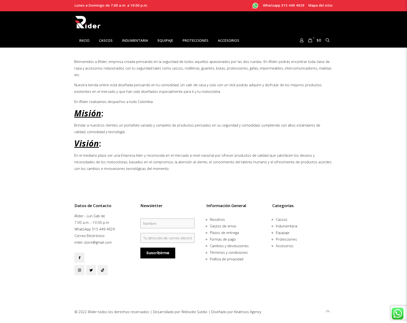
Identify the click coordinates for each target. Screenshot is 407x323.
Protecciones (286, 239)
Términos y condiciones (229, 252)
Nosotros (217, 219)
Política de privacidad (226, 259)
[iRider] (87, 22)
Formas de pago (223, 239)
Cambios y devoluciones (229, 245)
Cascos (281, 219)
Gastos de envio (223, 226)
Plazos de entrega (224, 232)
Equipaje (282, 232)
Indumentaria (286, 226)
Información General (226, 205)
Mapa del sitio (320, 5)
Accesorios (284, 245)
